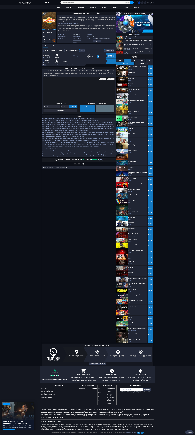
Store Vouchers (111, 388)
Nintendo (100, 401)
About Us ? (44, 388)
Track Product (60, 110)
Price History (53, 46)
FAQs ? (43, 396)
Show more (137, 34)
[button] (152, 2)
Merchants (82, 390)
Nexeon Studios (77, 38)
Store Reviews (110, 397)
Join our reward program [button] (97, 363)
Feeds (60, 46)
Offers (45, 46)
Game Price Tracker (110, 390)
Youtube (94, 388)
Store (46, 50)
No (142, 432)
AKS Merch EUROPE (109, 402)
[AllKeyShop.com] (25, 2)
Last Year (56, 106)
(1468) (101, 160)
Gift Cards (109, 394)
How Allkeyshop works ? (47, 390)
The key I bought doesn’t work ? (49, 393)
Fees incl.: (108, 50)
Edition (60, 50)
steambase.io (76, 36)
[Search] (132, 2)
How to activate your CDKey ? (48, 394)
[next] (54, 29)
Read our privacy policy (130, 432)
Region (53, 50)
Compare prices (80, 64)
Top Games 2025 (111, 399)
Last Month (73, 106)
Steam (74, 42)
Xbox (99, 392)
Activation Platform (71, 50)
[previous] (43, 29)
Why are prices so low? (47, 391)
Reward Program (111, 393)
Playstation (101, 396)
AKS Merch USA (110, 400)
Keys (82, 50)
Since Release (47, 106)
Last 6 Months (64, 106)
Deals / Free (110, 396)
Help (190, 432)
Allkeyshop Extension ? (46, 397)
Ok (138, 432)
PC (99, 388)
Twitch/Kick (82, 388)
